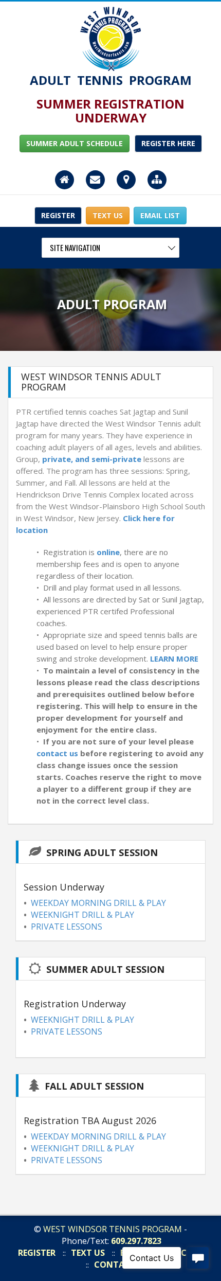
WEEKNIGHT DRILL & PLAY (82, 914)
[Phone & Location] (126, 180)
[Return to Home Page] (110, 38)
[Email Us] (95, 180)
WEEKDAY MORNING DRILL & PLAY (98, 903)
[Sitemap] (157, 180)
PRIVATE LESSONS (66, 926)
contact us (57, 753)
